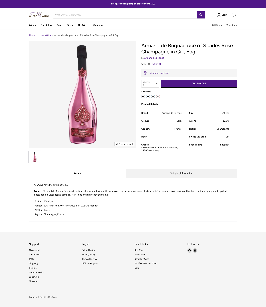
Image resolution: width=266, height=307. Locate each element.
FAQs (31, 259)
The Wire (82, 25)
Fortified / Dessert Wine (145, 263)
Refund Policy (88, 250)
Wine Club (231, 25)
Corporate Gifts (36, 272)
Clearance (98, 25)
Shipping (33, 263)
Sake (59, 25)
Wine (32, 25)
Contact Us (34, 254)
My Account (34, 250)
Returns (32, 268)
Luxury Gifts (45, 35)
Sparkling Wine (142, 259)
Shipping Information (181, 173)
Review (77, 173)
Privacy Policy (88, 254)
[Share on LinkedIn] (153, 96)
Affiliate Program (90, 263)
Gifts (69, 25)
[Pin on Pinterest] (158, 96)
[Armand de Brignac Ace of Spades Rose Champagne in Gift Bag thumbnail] (35, 157)
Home (32, 35)
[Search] (201, 14)
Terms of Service (89, 259)
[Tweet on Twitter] (148, 96)
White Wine (140, 254)
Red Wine (139, 250)
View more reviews (159, 73)
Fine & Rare (46, 25)
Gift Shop (217, 25)
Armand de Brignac (154, 58)
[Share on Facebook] (143, 96)
